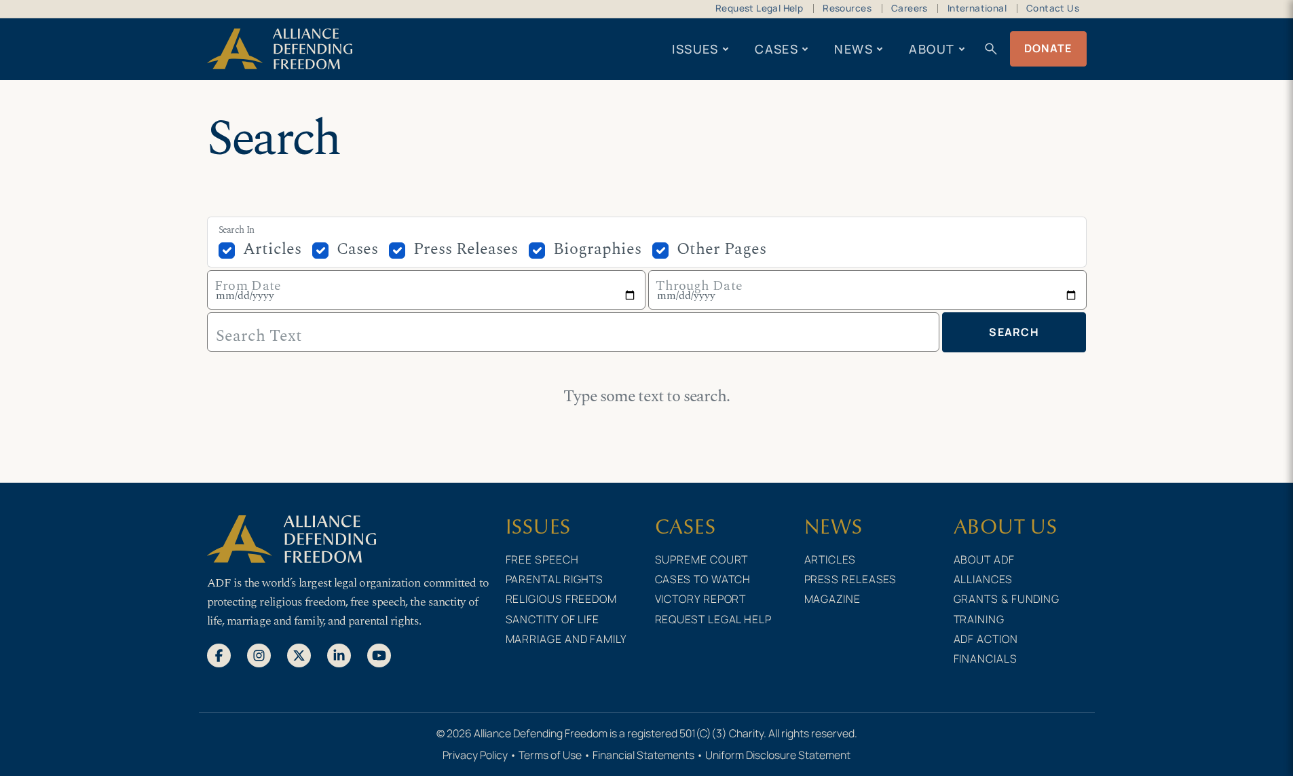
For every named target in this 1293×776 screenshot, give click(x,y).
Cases (776, 49)
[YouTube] (379, 654)
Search (1014, 332)
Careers (909, 8)
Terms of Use (550, 754)
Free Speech (542, 559)
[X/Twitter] (299, 654)
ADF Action (986, 638)
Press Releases (465, 249)
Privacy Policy (475, 754)
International (977, 8)
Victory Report (701, 598)
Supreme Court (702, 559)
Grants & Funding (1007, 598)
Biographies (597, 249)
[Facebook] (219, 654)
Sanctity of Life (553, 619)
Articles (272, 249)
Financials (985, 658)
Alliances (983, 579)
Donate (1048, 48)
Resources (847, 8)
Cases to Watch (703, 579)
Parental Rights (555, 579)
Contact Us (1052, 8)
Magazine (832, 598)
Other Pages (721, 249)
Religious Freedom (561, 598)
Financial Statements (643, 754)
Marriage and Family (566, 638)
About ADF (984, 559)
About (931, 49)
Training (979, 619)
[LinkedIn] (339, 654)
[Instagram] (259, 654)
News (853, 49)
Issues (695, 49)
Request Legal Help (759, 8)
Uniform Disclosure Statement (777, 754)
